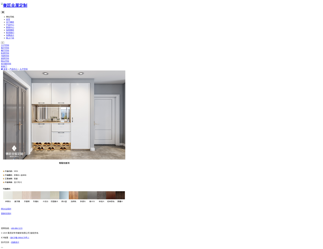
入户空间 (24, 69)
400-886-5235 (16, 228)
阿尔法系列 (6, 209)
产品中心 (13, 69)
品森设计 (15, 242)
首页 (5, 69)
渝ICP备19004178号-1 (19, 238)
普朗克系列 (6, 213)
